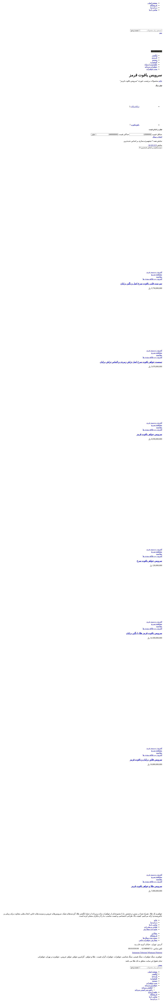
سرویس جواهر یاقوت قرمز (149, 434)
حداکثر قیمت (124, 134)
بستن (160, 965)
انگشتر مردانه (147, 988)
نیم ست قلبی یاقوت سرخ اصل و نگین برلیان (141, 283)
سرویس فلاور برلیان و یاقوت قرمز (146, 759)
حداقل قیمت (157, 134)
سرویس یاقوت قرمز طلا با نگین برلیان (144, 633)
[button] (154, 272)
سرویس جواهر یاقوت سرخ (149, 561)
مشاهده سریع (156, 275)
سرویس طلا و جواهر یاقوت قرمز (146, 886)
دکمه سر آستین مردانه (143, 990)
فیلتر (93, 134)
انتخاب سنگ (157, 137)
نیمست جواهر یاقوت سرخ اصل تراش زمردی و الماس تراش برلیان (131, 362)
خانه (160, 81)
